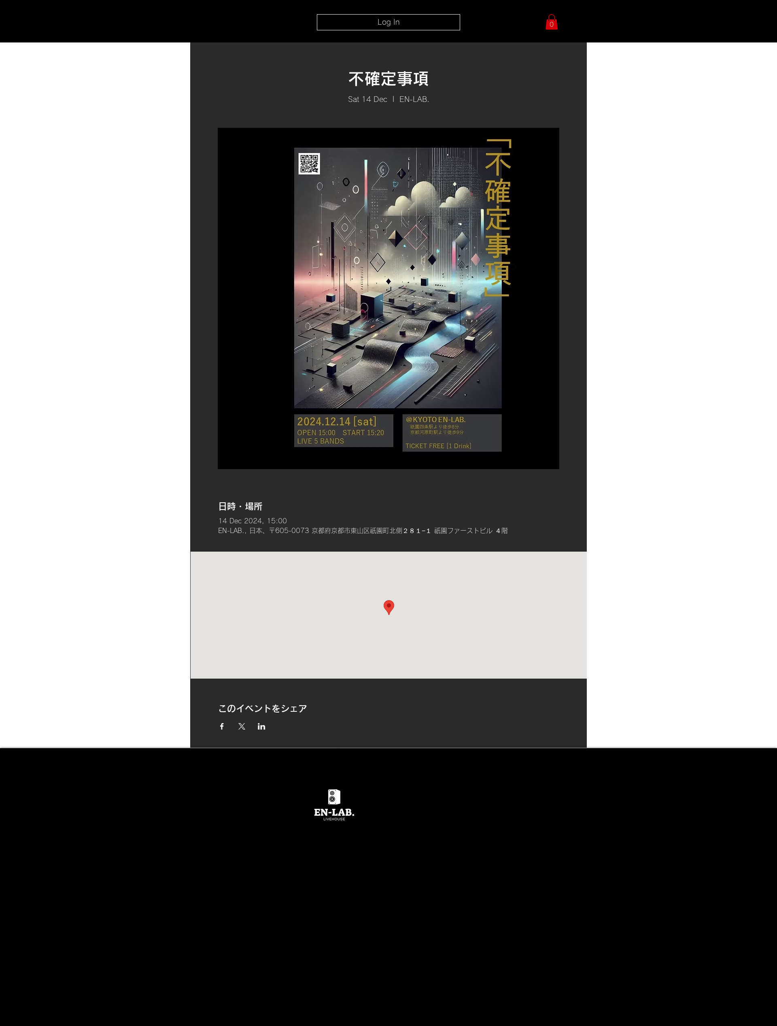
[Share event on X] (242, 726)
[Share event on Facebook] (222, 726)
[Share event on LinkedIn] (261, 726)
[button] (551, 22)
